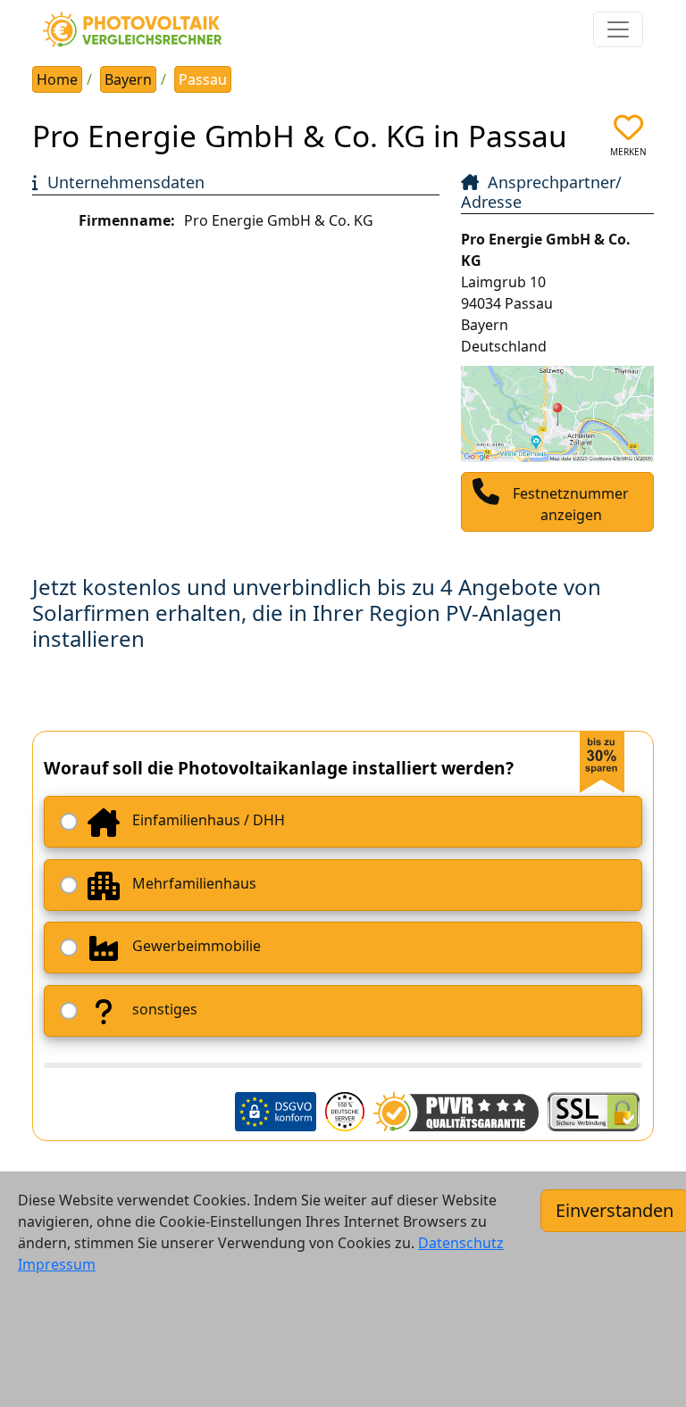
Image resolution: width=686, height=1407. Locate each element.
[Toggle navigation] (618, 29)
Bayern (128, 79)
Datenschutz (461, 1243)
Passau (203, 79)
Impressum (57, 1264)
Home (57, 79)
